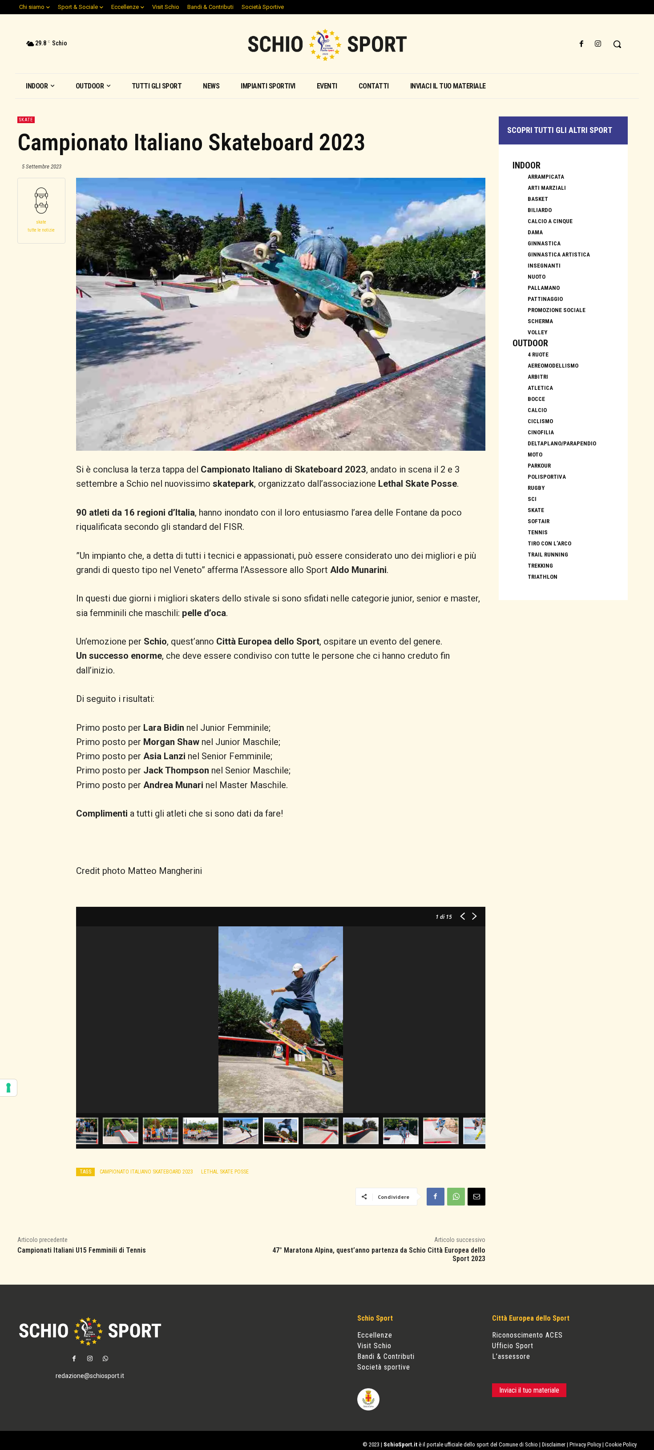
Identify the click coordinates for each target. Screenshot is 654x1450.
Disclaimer (553, 1444)
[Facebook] (582, 44)
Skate (26, 119)
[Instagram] (598, 44)
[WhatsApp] (456, 1197)
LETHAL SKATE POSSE (225, 1172)
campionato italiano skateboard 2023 (146, 1172)
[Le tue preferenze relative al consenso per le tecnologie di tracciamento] (8, 1087)
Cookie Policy (621, 1444)
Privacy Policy (585, 1444)
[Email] (476, 1197)
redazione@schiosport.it (90, 1375)
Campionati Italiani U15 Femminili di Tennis (81, 1250)
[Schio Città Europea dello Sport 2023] (327, 45)
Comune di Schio (518, 1444)
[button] (617, 44)
